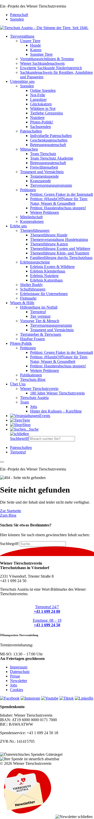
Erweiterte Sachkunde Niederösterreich (51, 68)
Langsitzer (38, 99)
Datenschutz (20, 671)
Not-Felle (37, 95)
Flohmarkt (28, 298)
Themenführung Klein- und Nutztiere (59, 253)
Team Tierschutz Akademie (51, 158)
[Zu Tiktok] (66, 698)
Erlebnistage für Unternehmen (44, 294)
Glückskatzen (41, 104)
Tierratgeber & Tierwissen (40, 334)
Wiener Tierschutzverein (39, 388)
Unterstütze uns (22, 81)
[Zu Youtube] (49, 698)
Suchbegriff (19, 438)
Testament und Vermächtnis (42, 172)
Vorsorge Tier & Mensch (39, 321)
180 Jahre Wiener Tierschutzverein (57, 393)
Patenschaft (19, 15)
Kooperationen (32, 221)
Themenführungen (34, 230)
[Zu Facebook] (10, 698)
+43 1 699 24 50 (13, 649)
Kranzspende (40, 181)
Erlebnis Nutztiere (44, 276)
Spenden (17, 19)
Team (24, 402)
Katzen (35, 50)
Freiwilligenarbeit (44, 167)
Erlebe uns (18, 226)
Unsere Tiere (30, 41)
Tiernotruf (38, 312)
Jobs (33, 406)
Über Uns (18, 384)
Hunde (35, 45)
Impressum (18, 667)
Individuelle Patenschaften (51, 135)
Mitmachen (29, 149)
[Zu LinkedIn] (84, 698)
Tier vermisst (40, 316)
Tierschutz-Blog (32, 379)
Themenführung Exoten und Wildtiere (60, 248)
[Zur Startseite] (44, 28)
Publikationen (31, 375)
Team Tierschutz (43, 154)
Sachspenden (40, 126)
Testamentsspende (44, 176)
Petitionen (28, 190)
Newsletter (18, 680)
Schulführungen (32, 289)
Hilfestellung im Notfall (38, 307)
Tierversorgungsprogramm (51, 185)
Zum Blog (8, 515)
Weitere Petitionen (44, 212)
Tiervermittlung (22, 36)
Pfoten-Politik (21, 343)
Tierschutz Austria (34, 397)
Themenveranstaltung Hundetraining (59, 239)
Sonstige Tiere (41, 54)
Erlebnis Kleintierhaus (47, 271)
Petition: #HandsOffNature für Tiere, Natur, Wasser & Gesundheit (59, 201)
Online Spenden (43, 90)
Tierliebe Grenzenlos (46, 113)
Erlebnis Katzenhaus (46, 280)
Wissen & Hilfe (22, 303)
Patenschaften (31, 131)
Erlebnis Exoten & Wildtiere (52, 266)
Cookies (16, 690)
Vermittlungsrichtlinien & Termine (47, 59)
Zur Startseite (10, 511)
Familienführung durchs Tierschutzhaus (61, 257)
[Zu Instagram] (30, 698)
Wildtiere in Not (42, 108)
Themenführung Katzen (49, 244)
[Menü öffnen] (2, 462)
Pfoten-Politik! (41, 122)
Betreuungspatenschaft (48, 145)
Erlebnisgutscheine (35, 262)
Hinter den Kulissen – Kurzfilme (56, 411)
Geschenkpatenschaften (48, 140)
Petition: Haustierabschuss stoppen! (58, 208)
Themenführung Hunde (48, 235)
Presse (15, 676)
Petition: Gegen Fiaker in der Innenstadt (61, 194)
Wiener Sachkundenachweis (42, 63)
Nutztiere (37, 117)
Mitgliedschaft (31, 217)
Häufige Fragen (32, 339)
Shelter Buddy (31, 285)
